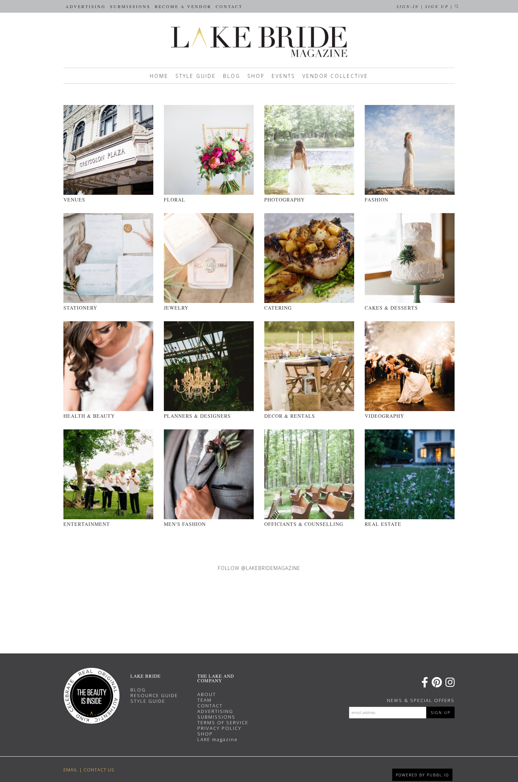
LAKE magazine (217, 739)
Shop (256, 76)
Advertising (86, 6)
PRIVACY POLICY (219, 728)
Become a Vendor (183, 6)
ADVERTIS (210, 711)
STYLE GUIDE (147, 701)
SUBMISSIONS (216, 717)
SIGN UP (440, 712)
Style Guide (195, 76)
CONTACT (210, 705)
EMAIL (70, 770)
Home (159, 76)
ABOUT (206, 694)
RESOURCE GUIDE (154, 695)
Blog (231, 76)
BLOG (138, 690)
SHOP (205, 734)
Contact (229, 6)
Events (283, 76)
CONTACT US (99, 770)
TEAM (204, 700)
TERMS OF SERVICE (222, 722)
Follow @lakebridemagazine (259, 568)
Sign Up (437, 6)
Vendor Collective (335, 76)
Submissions (130, 6)
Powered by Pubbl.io (422, 774)
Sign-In (407, 6)
